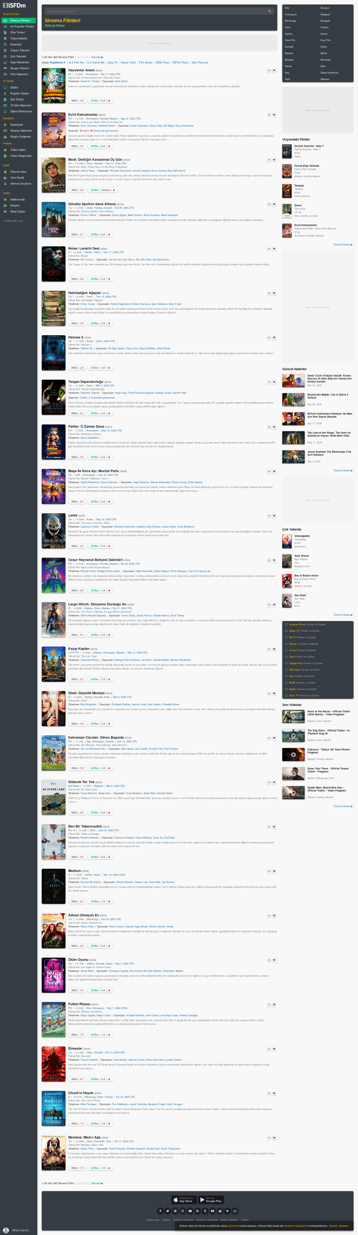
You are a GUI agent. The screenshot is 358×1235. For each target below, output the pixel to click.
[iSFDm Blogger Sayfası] (197, 1211)
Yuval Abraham (89, 793)
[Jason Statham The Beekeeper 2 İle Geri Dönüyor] (293, 456)
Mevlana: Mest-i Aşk (88, 1137)
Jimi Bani (147, 660)
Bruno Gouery (158, 170)
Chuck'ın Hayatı (84, 1092)
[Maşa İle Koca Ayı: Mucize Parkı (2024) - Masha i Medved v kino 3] (53, 486)
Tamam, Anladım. (339, 1226)
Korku (97, 252)
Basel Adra (104, 793)
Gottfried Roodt (106, 125)
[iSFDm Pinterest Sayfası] (175, 1211)
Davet (298, 205)
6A (69, 74)
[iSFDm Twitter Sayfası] (167, 1211)
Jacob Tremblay (138, 1104)
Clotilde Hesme (161, 615)
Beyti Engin (175, 304)
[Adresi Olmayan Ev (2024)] (53, 930)
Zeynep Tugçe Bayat (136, 926)
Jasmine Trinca (136, 1059)
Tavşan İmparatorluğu (89, 381)
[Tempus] (287, 191)
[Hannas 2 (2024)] (53, 352)
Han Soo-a (128, 259)
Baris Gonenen (152, 215)
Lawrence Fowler (89, 526)
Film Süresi (145, 62)
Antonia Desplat (141, 170)
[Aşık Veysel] (287, 561)
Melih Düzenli (135, 215)
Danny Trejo (156, 125)
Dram (90, 163)
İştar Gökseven (159, 304)
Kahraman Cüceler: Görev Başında (100, 737)
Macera (113, 118)
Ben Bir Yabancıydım (89, 826)
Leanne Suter (138, 704)
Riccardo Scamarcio (120, 170)
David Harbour (161, 571)
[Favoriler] (274, 70)
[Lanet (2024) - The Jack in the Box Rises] (53, 530)
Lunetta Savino (174, 1059)
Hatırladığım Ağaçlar (88, 292)
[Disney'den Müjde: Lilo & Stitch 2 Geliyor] (293, 399)
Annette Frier (156, 748)
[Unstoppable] (287, 541)
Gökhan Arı (86, 348)
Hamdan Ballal (164, 793)
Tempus (299, 185)
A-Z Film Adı (76, 62)
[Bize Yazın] (235, 1211)
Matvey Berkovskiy (160, 482)
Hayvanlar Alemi (85, 70)
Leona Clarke (169, 526)
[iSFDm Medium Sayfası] (212, 1211)
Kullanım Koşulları (183, 1220)
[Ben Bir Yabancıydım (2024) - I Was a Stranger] (53, 841)
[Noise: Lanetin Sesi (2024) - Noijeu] (53, 263)
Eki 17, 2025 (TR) (124, 1141)
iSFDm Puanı (180, 62)
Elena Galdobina (89, 437)
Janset (170, 926)
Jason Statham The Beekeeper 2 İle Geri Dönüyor (329, 453)
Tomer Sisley (128, 615)
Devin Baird (121, 81)
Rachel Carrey (179, 482)
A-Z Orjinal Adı (95, 62)
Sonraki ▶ (97, 57)
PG (70, 118)
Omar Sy (158, 837)
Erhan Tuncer (88, 304)
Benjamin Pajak (156, 1104)
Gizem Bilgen (119, 215)
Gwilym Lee (141, 882)
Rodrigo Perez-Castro (108, 571)
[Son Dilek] (287, 601)
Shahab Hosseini (136, 1148)
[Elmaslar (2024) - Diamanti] (53, 1064)
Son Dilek (300, 595)
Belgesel (98, 786)
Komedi (104, 118)
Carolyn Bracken (124, 882)
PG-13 (71, 830)
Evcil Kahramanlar (87, 114)
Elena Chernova (109, 482)
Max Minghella (88, 704)
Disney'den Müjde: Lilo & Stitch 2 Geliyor (327, 396)
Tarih (108, 1141)
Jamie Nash (87, 971)
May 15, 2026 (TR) (112, 430)
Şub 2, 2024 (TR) (105, 341)
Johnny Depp (87, 170)
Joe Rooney (168, 882)
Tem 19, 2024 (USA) (114, 874)
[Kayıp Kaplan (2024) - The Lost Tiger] (53, 664)
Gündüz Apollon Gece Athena (96, 203)
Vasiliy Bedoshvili (90, 482)
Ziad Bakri (169, 837)
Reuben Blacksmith (180, 660)
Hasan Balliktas (147, 348)
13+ (70, 296)
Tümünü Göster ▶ (343, 244)
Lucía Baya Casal (168, 1015)
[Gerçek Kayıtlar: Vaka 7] (287, 151)
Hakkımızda (153, 1220)
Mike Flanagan (88, 1104)
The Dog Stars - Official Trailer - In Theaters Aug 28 (328, 732)
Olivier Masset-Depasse (93, 615)
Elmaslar (79, 1048)
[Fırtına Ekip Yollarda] (287, 171)
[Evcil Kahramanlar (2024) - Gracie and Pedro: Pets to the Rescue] (53, 130)
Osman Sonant (157, 926)
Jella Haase (127, 748)
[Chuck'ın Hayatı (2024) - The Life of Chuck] (53, 1108)
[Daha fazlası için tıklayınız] (227, 1211)
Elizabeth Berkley (121, 704)
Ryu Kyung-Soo (161, 259)
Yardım (245, 1220)
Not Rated (73, 786)
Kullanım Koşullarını (296, 1226)
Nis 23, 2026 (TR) (130, 563)
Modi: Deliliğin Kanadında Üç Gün (99, 159)
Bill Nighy (169, 125)
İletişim (166, 1220)
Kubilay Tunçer (163, 392)
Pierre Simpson (178, 571)
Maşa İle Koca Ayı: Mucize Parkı (97, 470)
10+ (70, 207)
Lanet (76, 515)
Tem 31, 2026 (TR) (116, 163)
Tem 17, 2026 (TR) (113, 252)
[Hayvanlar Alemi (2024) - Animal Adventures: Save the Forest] (53, 85)
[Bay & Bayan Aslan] (287, 581)
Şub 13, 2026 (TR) (127, 741)
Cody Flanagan (174, 1104)
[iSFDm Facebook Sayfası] (160, 1211)
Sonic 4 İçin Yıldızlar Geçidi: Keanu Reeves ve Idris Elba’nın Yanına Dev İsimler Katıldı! (329, 378)
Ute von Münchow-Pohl (93, 748)
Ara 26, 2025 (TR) (111, 919)
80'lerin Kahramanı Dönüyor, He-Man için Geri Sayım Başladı (329, 415)
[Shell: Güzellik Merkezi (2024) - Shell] (53, 708)
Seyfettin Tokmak (90, 392)
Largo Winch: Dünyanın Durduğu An (101, 604)
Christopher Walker (173, 971)
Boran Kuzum (116, 926)
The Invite (299, 208)
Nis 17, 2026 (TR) (110, 74)
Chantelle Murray (90, 660)
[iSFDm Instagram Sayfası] (182, 1211)
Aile (89, 741)
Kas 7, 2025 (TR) (124, 963)
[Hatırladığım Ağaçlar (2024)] (53, 308)
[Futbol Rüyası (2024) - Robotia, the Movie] (53, 1019)
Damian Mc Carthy (91, 882)
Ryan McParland (176, 170)
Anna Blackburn (186, 526)
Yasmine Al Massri (124, 837)
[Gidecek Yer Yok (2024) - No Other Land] (53, 797)
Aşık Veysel (301, 555)
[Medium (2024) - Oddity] (53, 886)
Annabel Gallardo (135, 1015)
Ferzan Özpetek (89, 1059)
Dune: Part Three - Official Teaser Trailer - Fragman (328, 770)
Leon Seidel (141, 748)
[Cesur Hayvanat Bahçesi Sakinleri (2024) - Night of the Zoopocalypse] (53, 575)
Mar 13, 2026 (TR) (137, 652)
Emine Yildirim (88, 215)
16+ (70, 163)
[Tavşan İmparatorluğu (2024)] (53, 397)
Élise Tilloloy (177, 615)
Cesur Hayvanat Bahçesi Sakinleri (99, 559)
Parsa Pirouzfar (117, 1148)
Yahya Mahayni (143, 837)
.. (99, 130)
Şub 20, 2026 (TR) (109, 830)
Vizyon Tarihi (128, 62)
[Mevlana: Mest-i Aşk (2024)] (53, 1152)
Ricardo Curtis (88, 571)
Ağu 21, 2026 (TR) (131, 118)
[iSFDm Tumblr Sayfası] (205, 1211)
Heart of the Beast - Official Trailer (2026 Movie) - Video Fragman (328, 713)
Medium (78, 870)
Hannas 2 (79, 337)
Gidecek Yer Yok (85, 781)
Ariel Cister (152, 1015)
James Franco (143, 615)
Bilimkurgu (92, 919)
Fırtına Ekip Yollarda (306, 165)
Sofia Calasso (195, 482)
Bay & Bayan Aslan (306, 575)
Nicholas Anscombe (124, 526)
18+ (70, 519)
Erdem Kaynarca (141, 304)
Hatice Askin (87, 926)
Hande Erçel (152, 1148)
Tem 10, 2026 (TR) (106, 296)
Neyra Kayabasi (169, 215)
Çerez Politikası (229, 1220)
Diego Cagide (88, 1015)
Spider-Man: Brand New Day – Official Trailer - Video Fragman (326, 789)
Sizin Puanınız (200, 62)
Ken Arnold (136, 971)
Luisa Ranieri (120, 1059)
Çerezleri (233, 1226)
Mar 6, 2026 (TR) (105, 385)
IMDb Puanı (162, 62)
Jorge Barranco (141, 482)
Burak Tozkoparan (170, 1148)
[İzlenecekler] (269, 70)
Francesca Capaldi (118, 971)
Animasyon (92, 74)
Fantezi (98, 207)
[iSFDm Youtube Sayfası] (190, 1211)
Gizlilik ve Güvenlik (207, 1220)
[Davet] (287, 211)
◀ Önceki (82, 57)
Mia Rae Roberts (152, 971)
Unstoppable (302, 536)
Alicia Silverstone (184, 125)
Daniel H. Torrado (90, 81)
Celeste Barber (161, 660)
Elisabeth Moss (171, 704)
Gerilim (88, 252)
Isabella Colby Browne (148, 526)
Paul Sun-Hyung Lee (199, 571)
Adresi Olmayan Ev (87, 915)
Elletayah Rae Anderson (127, 660)
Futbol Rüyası (83, 1003)
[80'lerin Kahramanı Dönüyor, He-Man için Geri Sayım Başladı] (293, 418)
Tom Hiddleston (120, 1104)
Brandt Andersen (89, 837)
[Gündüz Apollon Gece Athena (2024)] (53, 219)
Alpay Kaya (121, 392)
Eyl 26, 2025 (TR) (124, 207)
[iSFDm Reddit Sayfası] (220, 1211)
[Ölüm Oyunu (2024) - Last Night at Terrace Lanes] (53, 975)
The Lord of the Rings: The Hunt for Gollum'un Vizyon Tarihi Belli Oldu (329, 434)
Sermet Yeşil (179, 392)
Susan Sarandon (139, 125)
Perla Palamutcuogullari (141, 392)
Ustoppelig (300, 539)
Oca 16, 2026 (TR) (108, 475)
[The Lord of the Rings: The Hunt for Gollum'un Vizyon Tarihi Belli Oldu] (293, 437)
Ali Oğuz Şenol (116, 348)
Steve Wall (154, 882)
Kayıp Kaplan (83, 648)
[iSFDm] (14, 5)
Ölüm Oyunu (82, 959)
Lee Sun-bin (115, 259)
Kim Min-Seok (143, 259)
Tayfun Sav (131, 348)
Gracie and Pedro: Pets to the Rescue (315, 228)
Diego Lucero (104, 1015)
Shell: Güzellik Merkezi (90, 692)
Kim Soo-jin (87, 259)
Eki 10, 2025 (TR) (115, 1052)
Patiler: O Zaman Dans (90, 426)
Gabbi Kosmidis (143, 571)
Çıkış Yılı (112, 62)
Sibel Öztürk (163, 348)
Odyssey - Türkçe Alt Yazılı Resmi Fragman (328, 751)
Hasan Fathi (87, 1148)
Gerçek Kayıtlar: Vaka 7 (309, 146)
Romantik (99, 1141)
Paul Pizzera (171, 748)
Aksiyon (89, 608)
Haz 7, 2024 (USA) (117, 1008)
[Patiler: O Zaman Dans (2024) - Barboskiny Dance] (53, 442)
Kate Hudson (154, 704)
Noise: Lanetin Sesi (87, 248)
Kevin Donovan (89, 125)
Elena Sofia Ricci (155, 1059)
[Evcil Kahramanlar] (287, 230)
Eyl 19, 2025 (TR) (125, 1097)
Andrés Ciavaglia (189, 1015)
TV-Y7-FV (73, 652)
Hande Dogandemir (120, 304)
